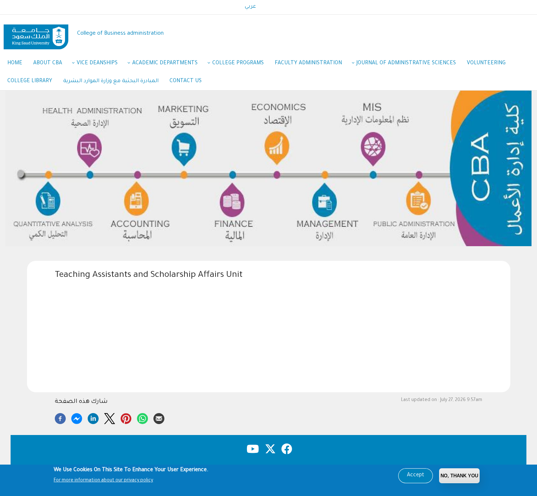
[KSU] (36, 34)
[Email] (158, 417)
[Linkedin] (93, 417)
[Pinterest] (126, 417)
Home (14, 63)
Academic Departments (165, 63)
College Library (29, 81)
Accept (415, 475)
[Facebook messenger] (76, 417)
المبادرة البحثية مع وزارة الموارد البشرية (111, 81)
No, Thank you (459, 475)
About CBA (47, 63)
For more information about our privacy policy (103, 480)
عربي (250, 7)
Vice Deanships (97, 63)
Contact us (186, 81)
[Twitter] (109, 417)
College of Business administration (120, 34)
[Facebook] (60, 417)
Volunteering (486, 63)
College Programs (238, 63)
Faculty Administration (308, 63)
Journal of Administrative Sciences (406, 63)
